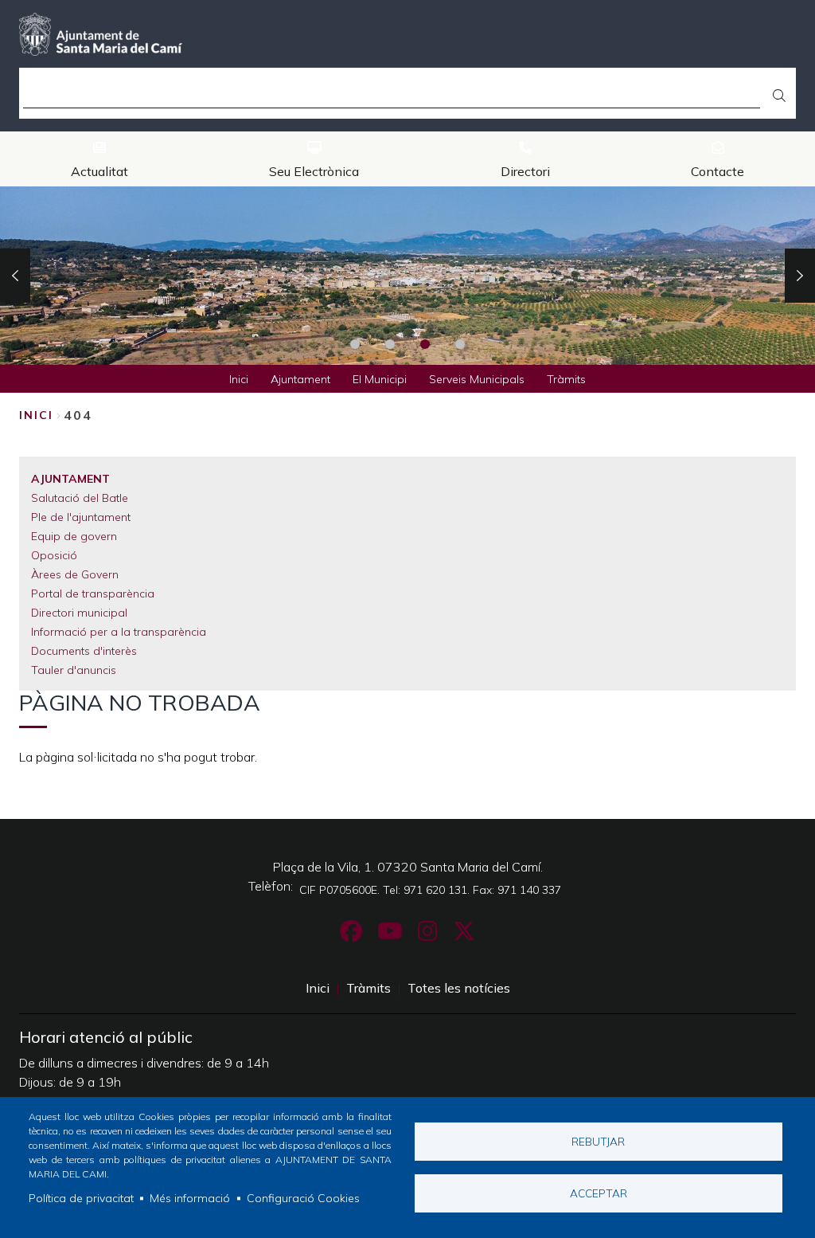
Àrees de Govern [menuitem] (75, 574)
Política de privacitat (81, 1198)
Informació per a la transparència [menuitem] (118, 632)
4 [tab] (460, 344)
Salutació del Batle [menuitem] (79, 498)
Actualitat (99, 171)
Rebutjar (598, 1141)
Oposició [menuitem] (54, 555)
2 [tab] (390, 344)
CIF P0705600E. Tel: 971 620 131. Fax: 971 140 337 (430, 890)
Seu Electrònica (314, 171)
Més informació (190, 1198)
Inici (36, 415)
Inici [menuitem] (238, 379)
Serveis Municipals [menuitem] (476, 379)
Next (800, 276)
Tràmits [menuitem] (566, 379)
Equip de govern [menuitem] (74, 536)
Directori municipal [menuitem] (79, 612)
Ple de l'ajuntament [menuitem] (81, 517)
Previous (15, 276)
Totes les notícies (459, 988)
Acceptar (598, 1193)
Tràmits (368, 988)
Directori (525, 171)
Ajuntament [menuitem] (300, 379)
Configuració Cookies (303, 1198)
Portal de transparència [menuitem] (92, 593)
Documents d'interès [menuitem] (84, 651)
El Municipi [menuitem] (380, 379)
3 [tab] (425, 344)
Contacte (717, 171)
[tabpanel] (407, 276)
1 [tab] (355, 344)
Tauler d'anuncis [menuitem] (73, 670)
